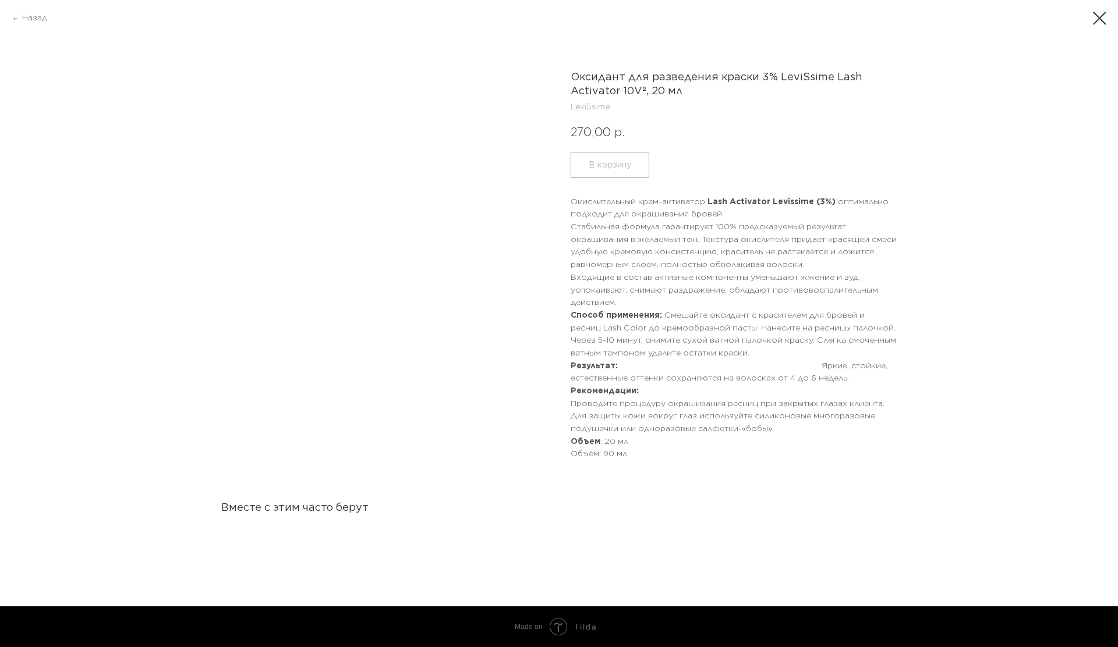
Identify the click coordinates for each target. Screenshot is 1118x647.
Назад (34, 17)
